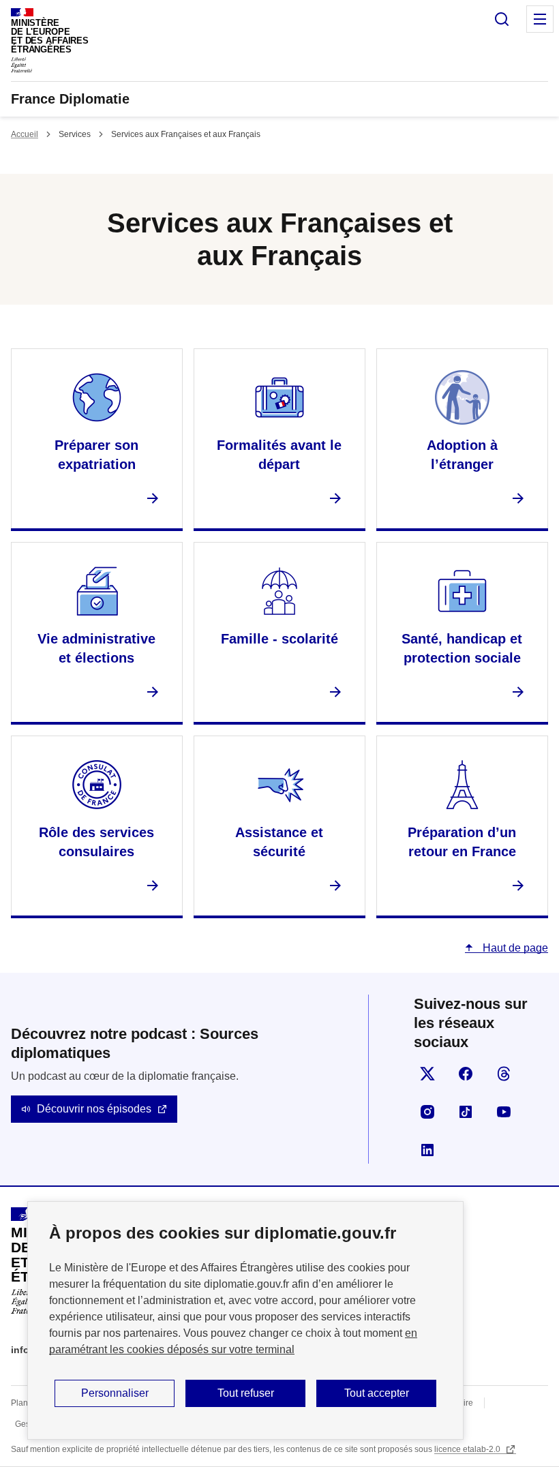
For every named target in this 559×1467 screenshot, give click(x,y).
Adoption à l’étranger (462, 455)
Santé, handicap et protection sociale (462, 648)
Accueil (24, 134)
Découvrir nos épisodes (94, 1109)
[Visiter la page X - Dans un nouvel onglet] (427, 1073)
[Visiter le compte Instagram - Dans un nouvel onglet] (427, 1111)
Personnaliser (115, 1393)
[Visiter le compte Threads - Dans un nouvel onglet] (503, 1073)
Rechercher (501, 19)
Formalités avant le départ (279, 455)
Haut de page (514, 948)
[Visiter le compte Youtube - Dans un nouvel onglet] (503, 1111)
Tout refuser (245, 1393)
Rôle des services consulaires (96, 842)
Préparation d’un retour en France (462, 842)
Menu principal (540, 19)
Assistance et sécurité (279, 842)
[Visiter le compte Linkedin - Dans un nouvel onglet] (427, 1150)
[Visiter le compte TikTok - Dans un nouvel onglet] (465, 1111)
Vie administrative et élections (96, 648)
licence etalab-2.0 (468, 1449)
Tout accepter (376, 1393)
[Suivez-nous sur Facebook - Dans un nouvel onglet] (465, 1073)
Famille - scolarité (279, 638)
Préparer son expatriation (96, 455)
